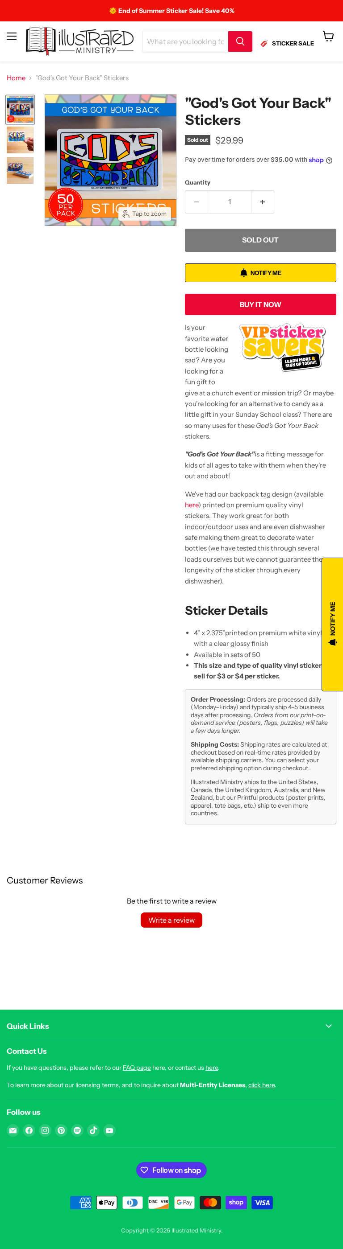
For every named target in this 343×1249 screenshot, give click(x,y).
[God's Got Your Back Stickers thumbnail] (20, 109)
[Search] (240, 41)
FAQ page (137, 1068)
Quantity (197, 182)
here (191, 505)
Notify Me (266, 272)
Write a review (171, 920)
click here (261, 1085)
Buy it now (260, 304)
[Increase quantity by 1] (262, 202)
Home (16, 78)
